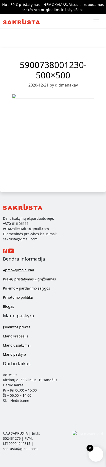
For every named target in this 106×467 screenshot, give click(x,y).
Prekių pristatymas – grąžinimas (29, 279)
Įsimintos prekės (16, 327)
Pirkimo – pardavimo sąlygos (26, 288)
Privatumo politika (18, 297)
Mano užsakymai (17, 345)
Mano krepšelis (15, 336)
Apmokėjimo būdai (18, 270)
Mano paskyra (14, 354)
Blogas (8, 306)
